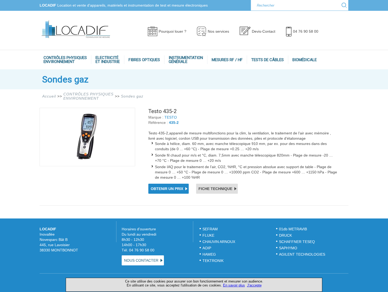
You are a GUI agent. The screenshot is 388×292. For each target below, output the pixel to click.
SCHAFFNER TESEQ (297, 242)
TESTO (170, 117)
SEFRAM (210, 229)
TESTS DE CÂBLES (267, 59)
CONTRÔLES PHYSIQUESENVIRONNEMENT (65, 59)
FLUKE (208, 235)
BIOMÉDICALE (304, 59)
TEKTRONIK (213, 261)
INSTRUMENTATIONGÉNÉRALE (186, 59)
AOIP (206, 248)
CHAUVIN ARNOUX (218, 242)
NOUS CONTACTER (141, 260)
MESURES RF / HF (227, 59)
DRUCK (285, 235)
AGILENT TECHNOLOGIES (302, 254)
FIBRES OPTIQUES (144, 59)
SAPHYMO (288, 248)
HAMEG (209, 254)
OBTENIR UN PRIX (167, 189)
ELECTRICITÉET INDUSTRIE (108, 59)
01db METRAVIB (293, 229)
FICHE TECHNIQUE (215, 189)
